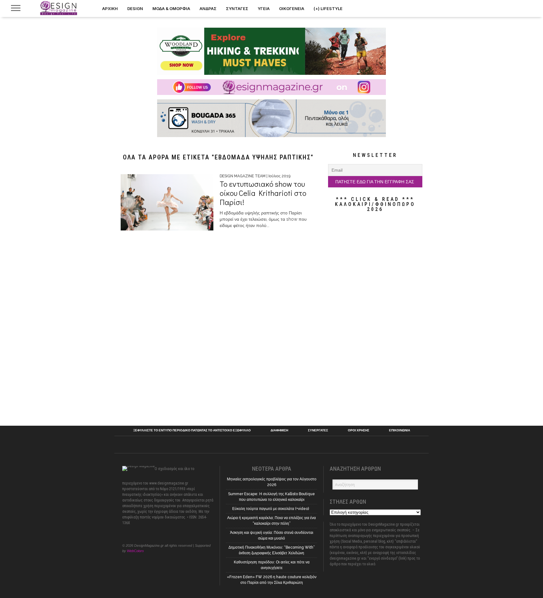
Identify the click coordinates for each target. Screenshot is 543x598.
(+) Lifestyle (328, 8)
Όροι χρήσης (358, 430)
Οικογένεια (291, 8)
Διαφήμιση (279, 430)
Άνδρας (208, 8)
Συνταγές (237, 8)
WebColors (135, 551)
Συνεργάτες (318, 430)
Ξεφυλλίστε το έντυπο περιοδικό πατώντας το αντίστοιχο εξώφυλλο (192, 430)
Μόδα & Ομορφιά (171, 8)
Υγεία (264, 8)
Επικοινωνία (399, 430)
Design (135, 8)
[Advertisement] (375, 318)
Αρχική (110, 8)
